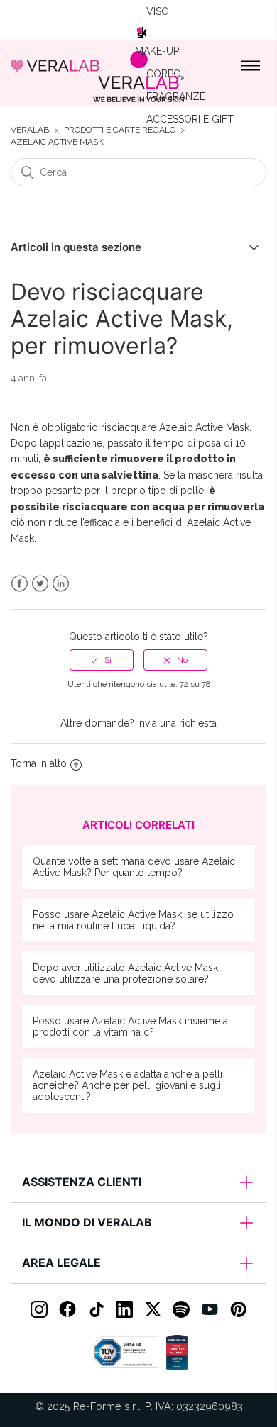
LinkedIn (61, 584)
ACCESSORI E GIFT (190, 119)
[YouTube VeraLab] (209, 1309)
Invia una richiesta (177, 723)
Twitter (40, 584)
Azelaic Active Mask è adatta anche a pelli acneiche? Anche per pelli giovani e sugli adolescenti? (127, 1085)
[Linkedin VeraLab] (124, 1309)
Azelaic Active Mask (57, 142)
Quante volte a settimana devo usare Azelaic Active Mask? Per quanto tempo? (134, 867)
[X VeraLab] (152, 1309)
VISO (157, 11)
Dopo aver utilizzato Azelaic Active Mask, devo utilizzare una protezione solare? (126, 973)
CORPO (163, 73)
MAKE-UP (157, 51)
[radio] (102, 660)
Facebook (19, 584)
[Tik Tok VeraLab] (96, 1309)
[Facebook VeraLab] (67, 1309)
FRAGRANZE (175, 96)
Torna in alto (39, 763)
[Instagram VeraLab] (39, 1309)
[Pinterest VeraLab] (238, 1309)
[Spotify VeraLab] (181, 1309)
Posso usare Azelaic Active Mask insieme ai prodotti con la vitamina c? (131, 1026)
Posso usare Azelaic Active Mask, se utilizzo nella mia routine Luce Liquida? (133, 920)
